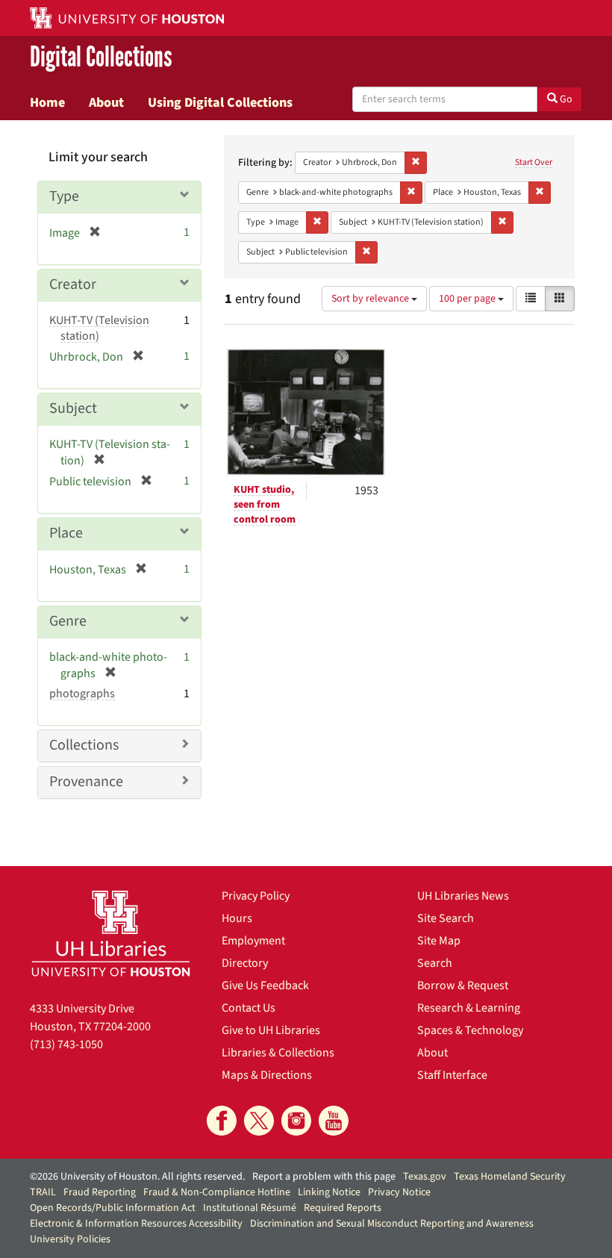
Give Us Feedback (265, 985)
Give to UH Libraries (271, 1030)
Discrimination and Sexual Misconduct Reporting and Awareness (392, 1223)
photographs (82, 693)
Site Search (445, 918)
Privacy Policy (256, 896)
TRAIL (43, 1192)
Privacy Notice (399, 1192)
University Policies (70, 1239)
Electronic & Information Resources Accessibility (136, 1223)
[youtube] (334, 1121)
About (106, 102)
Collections (84, 745)
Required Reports (342, 1208)
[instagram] (296, 1121)
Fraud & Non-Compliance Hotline (216, 1192)
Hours (237, 918)
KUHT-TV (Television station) (99, 328)
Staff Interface (452, 1075)
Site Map (438, 940)
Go (565, 99)
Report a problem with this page (324, 1176)
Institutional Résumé (249, 1208)
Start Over (533, 162)
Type (64, 196)
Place (66, 533)
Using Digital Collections (220, 102)
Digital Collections (101, 57)
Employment (253, 940)
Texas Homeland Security (510, 1176)
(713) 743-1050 (66, 1044)
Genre (68, 621)
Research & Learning (468, 1008)
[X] (259, 1121)
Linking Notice (329, 1192)
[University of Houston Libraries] (111, 933)
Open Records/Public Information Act (113, 1208)
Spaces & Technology (470, 1030)
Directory (245, 963)
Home (47, 102)
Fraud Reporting (99, 1192)
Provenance (86, 781)
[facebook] (222, 1121)
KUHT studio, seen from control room (265, 504)
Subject (73, 408)
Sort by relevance (371, 298)
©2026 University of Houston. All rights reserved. (137, 1176)
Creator (72, 284)
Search (434, 963)
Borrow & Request (462, 985)
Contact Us (248, 1008)
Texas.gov (424, 1176)
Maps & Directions (267, 1075)
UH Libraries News (463, 896)
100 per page (468, 298)
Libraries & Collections (278, 1052)
